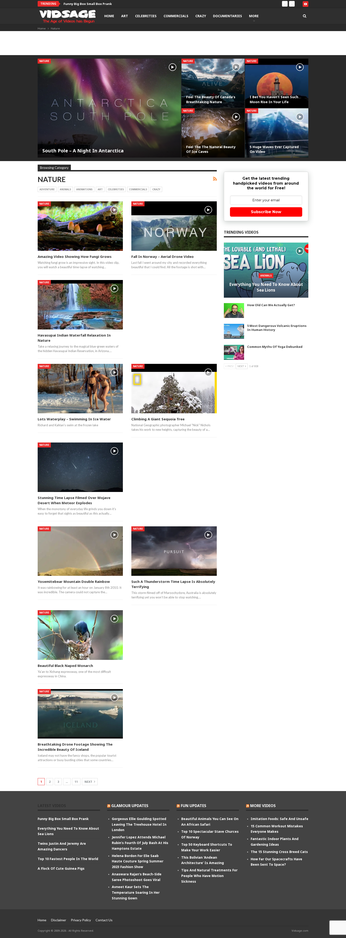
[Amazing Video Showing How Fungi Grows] (80, 226)
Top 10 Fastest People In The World (68, 859)
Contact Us (104, 920)
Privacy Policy (81, 920)
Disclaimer (58, 920)
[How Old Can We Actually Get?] (234, 310)
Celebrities (146, 16)
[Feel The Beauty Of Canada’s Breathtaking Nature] (213, 83)
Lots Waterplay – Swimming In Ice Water (74, 419)
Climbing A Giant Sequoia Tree (158, 419)
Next (88, 782)
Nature (44, 61)
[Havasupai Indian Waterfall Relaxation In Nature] (80, 304)
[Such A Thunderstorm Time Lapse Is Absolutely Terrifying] (174, 551)
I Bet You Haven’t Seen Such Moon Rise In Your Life (274, 99)
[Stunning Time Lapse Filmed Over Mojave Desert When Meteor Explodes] (80, 467)
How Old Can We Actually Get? (271, 305)
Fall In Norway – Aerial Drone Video (162, 256)
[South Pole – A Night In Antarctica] (109, 108)
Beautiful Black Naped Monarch (65, 665)
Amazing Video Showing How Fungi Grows (75, 256)
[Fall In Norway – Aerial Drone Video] (174, 226)
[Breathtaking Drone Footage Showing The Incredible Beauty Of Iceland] (80, 714)
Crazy (200, 16)
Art (124, 16)
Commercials (176, 16)
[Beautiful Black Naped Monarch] (80, 635)
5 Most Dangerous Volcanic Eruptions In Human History (276, 328)
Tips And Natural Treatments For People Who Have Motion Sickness (209, 876)
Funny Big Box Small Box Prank (63, 818)
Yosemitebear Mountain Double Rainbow (74, 581)
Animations (84, 189)
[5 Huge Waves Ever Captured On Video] (277, 133)
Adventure (47, 189)
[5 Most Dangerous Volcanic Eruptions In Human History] (234, 331)
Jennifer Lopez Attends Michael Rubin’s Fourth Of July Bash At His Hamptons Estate (140, 843)
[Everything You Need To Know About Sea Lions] (266, 270)
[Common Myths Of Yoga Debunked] (234, 352)
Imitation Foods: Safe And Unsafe (279, 818)
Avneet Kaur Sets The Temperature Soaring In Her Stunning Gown (136, 892)
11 (76, 782)
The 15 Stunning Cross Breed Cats (279, 851)
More (254, 16)
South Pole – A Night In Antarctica (83, 150)
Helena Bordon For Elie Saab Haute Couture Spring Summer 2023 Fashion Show (137, 861)
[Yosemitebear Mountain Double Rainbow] (80, 551)
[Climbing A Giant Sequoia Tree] (174, 388)
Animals (65, 189)
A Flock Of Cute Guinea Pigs (61, 868)
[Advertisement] (173, 44)
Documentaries (227, 16)
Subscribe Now (266, 212)
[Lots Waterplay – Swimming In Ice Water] (80, 388)
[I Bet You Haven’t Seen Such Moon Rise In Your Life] (277, 83)
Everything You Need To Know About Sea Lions (101, 4)
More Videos (263, 805)
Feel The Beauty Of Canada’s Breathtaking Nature (210, 99)
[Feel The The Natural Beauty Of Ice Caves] (213, 133)
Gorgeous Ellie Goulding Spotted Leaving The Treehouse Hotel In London (139, 824)
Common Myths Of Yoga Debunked (274, 347)
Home (109, 16)
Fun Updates (193, 805)
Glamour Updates (129, 805)
